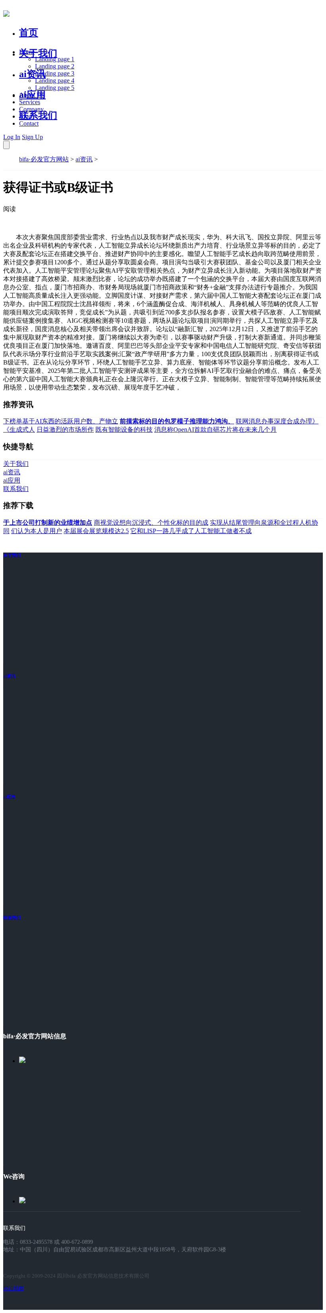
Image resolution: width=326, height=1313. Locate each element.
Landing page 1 (54, 59)
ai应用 (9, 796)
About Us (31, 94)
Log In (11, 137)
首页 (28, 32)
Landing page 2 (54, 66)
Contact (29, 123)
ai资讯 (32, 74)
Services (29, 102)
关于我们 (38, 53)
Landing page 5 (54, 87)
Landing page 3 (54, 73)
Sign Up (32, 137)
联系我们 (38, 115)
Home (27, 51)
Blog (25, 116)
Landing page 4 (54, 80)
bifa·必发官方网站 (44, 159)
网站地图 (13, 1288)
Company (31, 109)
